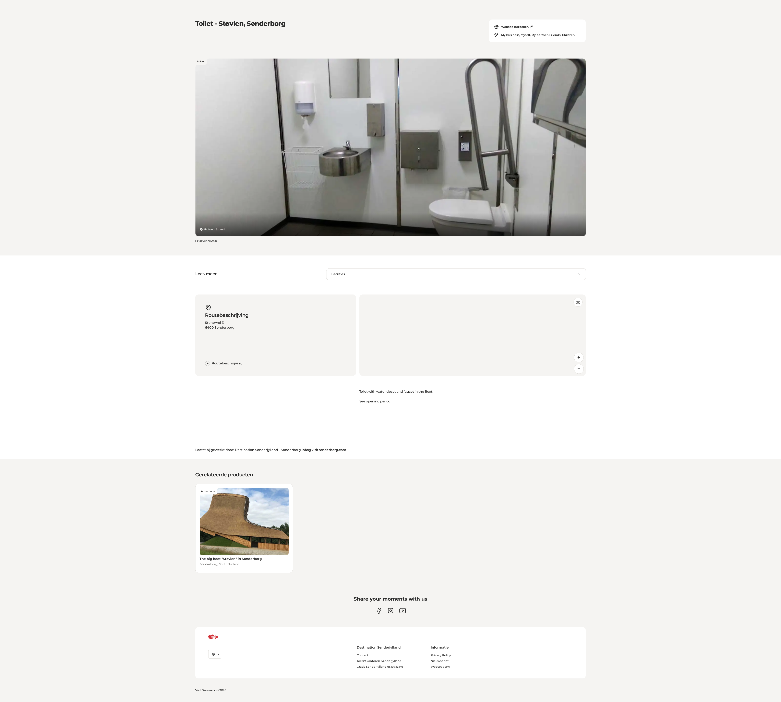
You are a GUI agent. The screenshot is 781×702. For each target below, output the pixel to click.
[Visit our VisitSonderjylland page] (378, 610)
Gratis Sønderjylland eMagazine (380, 666)
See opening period (374, 401)
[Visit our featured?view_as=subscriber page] (402, 610)
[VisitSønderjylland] (220, 637)
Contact (362, 655)
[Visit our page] (390, 610)
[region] (472, 335)
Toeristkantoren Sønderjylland (379, 661)
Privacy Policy (441, 655)
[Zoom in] (579, 357)
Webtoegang (440, 666)
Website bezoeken (515, 27)
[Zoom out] (579, 369)
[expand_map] (578, 302)
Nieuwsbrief (439, 661)
